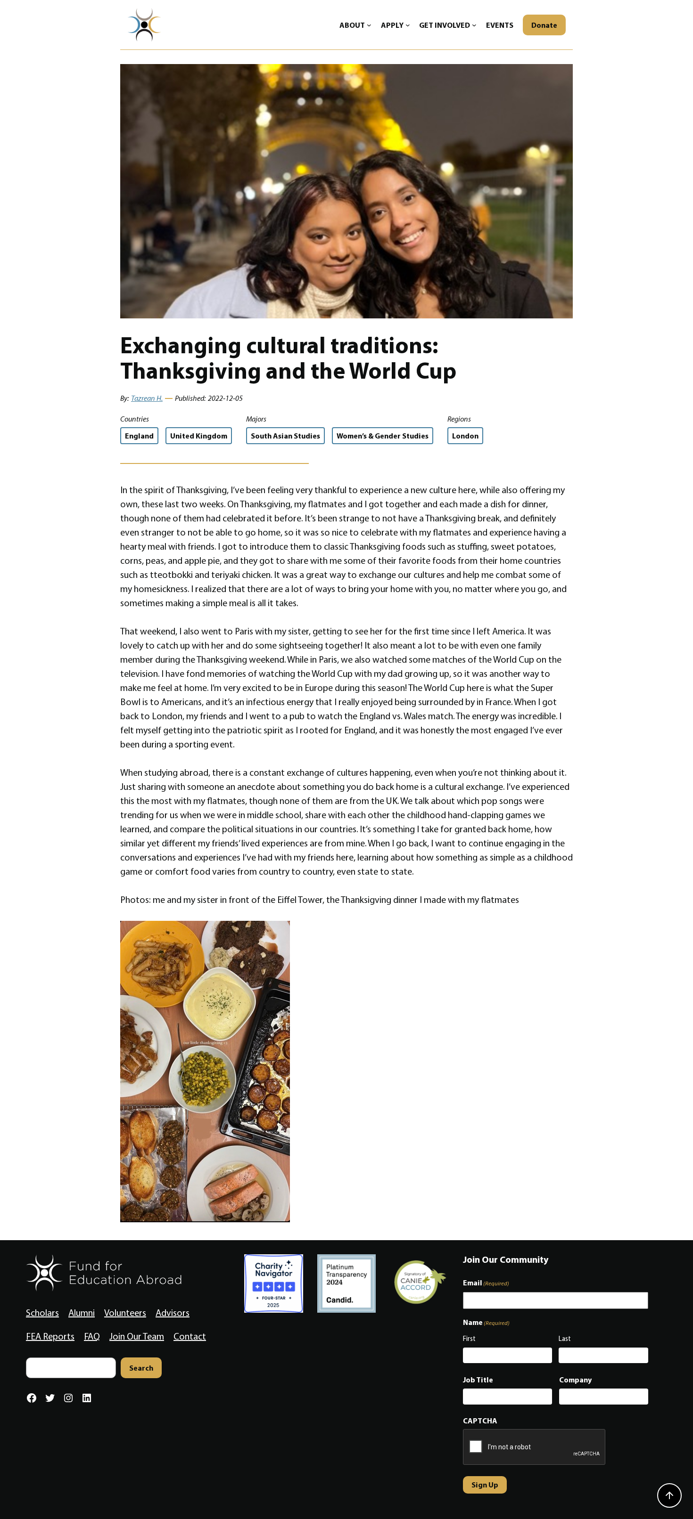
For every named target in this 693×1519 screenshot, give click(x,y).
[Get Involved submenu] (474, 25)
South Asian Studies (285, 435)
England (139, 435)
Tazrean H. (147, 398)
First (469, 1338)
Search (141, 1368)
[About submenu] (369, 25)
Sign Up (484, 1484)
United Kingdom (198, 435)
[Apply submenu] (407, 25)
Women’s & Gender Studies (383, 435)
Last (565, 1338)
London (465, 435)
